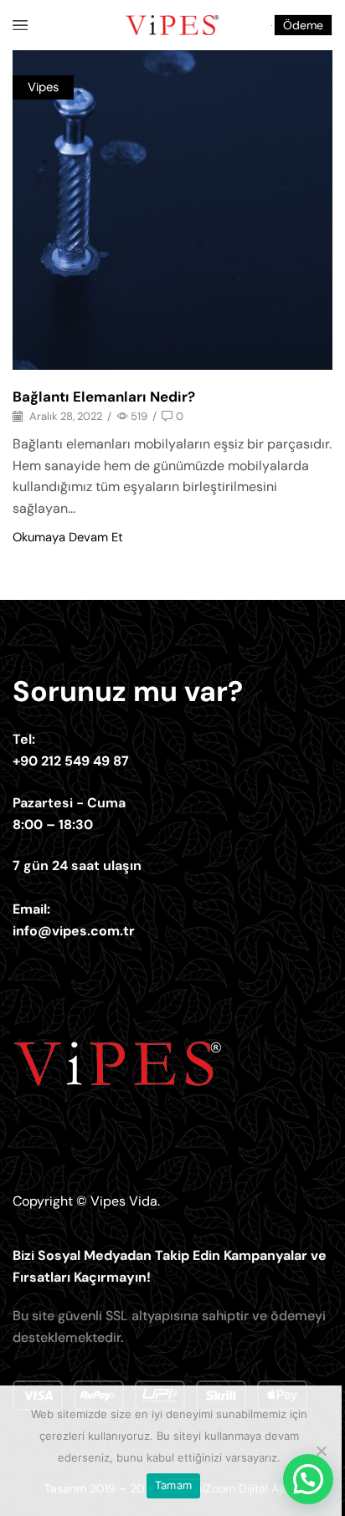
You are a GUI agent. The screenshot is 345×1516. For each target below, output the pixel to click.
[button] (308, 1479)
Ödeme (303, 25)
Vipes (43, 87)
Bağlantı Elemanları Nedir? (104, 396)
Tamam (173, 1485)
